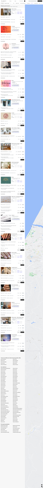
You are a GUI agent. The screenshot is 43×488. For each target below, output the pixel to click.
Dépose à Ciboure (15, 384)
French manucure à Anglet (16, 428)
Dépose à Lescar (15, 393)
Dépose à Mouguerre (3, 400)
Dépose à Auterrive (3, 373)
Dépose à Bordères (3, 381)
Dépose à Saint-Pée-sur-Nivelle (5, 412)
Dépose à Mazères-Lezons (16, 396)
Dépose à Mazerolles (3, 397)
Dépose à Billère (3, 380)
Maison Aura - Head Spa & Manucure (17, 196)
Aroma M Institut (14, 334)
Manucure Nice (3, 363)
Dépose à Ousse (3, 404)
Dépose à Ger (2, 388)
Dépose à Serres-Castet (16, 416)
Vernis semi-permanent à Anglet (5, 432)
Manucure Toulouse (15, 364)
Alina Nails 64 (14, 43)
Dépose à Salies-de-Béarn (4, 413)
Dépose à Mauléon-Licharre (4, 396)
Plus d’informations (3, 41)
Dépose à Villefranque (16, 421)
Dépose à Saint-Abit (3, 408)
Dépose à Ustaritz (15, 420)
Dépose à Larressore (3, 393)
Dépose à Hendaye (3, 389)
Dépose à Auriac (15, 372)
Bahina (13, 177)
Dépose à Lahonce (3, 392)
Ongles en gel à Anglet (16, 429)
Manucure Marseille (15, 360)
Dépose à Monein (15, 397)
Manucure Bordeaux (3, 359)
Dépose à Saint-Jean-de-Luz (4, 409)
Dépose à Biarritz (15, 377)
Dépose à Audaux (3, 372)
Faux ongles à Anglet (3, 428)
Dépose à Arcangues (3, 369)
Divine (13, 80)
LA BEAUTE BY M (14, 267)
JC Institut (13, 26)
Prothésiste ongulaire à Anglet (17, 432)
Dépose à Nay (14, 401)
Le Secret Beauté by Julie (16, 61)
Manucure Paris (15, 363)
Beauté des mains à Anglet (4, 425)
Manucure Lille (15, 359)
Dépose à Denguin (3, 385)
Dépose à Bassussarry (4, 376)
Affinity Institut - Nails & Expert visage (18, 317)
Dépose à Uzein (3, 421)
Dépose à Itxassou (15, 389)
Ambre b (13, 215)
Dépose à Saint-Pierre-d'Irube (16, 412)
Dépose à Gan (14, 385)
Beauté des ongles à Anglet (16, 425)
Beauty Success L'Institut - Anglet (17, 143)
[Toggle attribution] (42, 487)
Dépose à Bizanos (15, 380)
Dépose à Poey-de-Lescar (4, 405)
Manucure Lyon (3, 360)
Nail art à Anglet (3, 429)
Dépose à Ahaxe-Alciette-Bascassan (5, 368)
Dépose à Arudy (15, 369)
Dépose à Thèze (15, 417)
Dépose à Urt (2, 420)
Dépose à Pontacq (15, 405)
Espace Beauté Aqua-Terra (16, 99)
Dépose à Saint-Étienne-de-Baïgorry (17, 408)
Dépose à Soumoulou (3, 417)
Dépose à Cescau (3, 384)
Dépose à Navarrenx (3, 401)
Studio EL (13, 302)
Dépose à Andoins (15, 368)
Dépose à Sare (15, 413)
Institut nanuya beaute (15, 162)
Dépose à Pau (14, 404)
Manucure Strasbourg (3, 364)
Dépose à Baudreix (15, 376)
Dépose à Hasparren (15, 388)
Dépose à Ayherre (15, 373)
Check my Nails (14, 252)
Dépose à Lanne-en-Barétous (16, 392)
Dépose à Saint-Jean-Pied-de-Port (17, 409)
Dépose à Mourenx (15, 400)
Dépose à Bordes (15, 381)
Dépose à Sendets (3, 416)
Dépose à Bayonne (3, 377)
